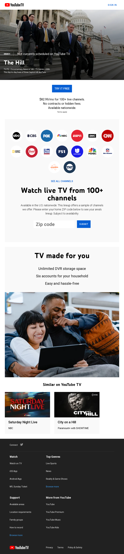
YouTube (50, 504)
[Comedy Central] (16, 151)
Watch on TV (16, 463)
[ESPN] (77, 136)
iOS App (13, 471)
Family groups (16, 520)
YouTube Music (53, 520)
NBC (10, 428)
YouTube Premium (55, 512)
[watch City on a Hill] (77, 405)
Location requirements (20, 512)
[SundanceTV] (7, 54)
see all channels (62, 181)
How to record (16, 527)
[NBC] (62, 136)
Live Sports (51, 463)
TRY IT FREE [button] (62, 88)
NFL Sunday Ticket (18, 486)
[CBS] (31, 136)
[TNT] (69, 167)
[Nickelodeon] (54, 167)
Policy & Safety (75, 547)
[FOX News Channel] (46, 151)
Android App (16, 479)
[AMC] (92, 136)
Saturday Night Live (22, 422)
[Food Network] (31, 151)
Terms (60, 547)
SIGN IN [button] (112, 5)
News (48, 471)
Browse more (52, 486)
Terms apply (62, 112)
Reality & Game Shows (56, 479)
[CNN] (107, 136)
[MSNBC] (92, 151)
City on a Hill (67, 422)
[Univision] (77, 151)
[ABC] (16, 136)
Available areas (17, 504)
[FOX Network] (46, 136)
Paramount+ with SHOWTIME (73, 428)
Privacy (49, 547)
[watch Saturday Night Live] (27, 405)
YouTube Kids (52, 527)
